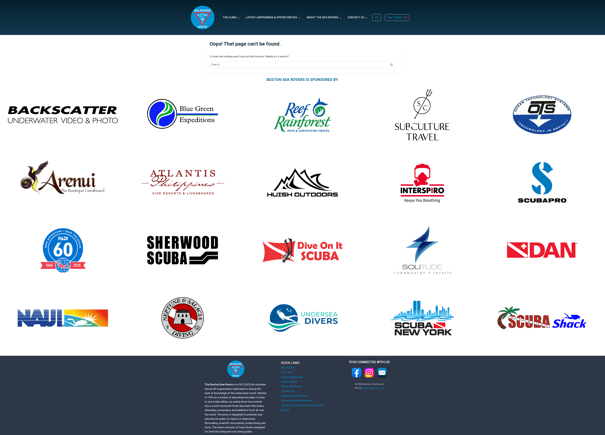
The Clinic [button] (230, 17)
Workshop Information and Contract (302, 405)
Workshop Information (294, 395)
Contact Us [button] (356, 17)
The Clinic (287, 372)
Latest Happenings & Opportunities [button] (271, 17)
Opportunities (289, 381)
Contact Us (287, 391)
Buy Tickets (288, 367)
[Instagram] (369, 372)
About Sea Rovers (291, 386)
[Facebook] (356, 372)
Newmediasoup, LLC (373, 387)
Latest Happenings (292, 377)
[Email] (382, 372)
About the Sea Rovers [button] (322, 17)
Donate (285, 410)
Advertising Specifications (296, 400)
